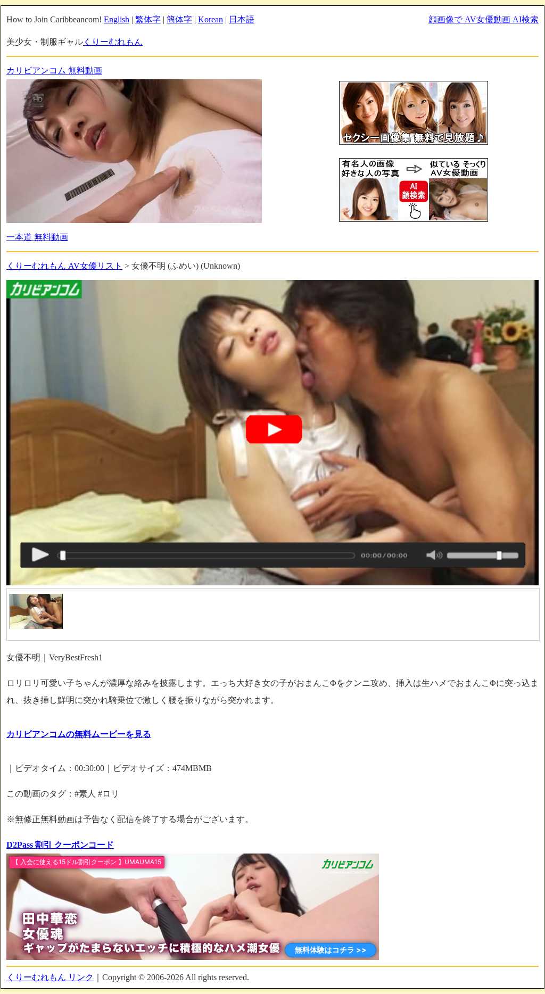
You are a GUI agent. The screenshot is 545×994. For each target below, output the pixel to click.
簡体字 (179, 19)
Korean (210, 19)
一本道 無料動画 (37, 237)
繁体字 (148, 19)
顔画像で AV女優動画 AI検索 (483, 19)
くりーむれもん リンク (50, 977)
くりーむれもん (113, 41)
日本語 (241, 19)
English (116, 19)
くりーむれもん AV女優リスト (64, 265)
